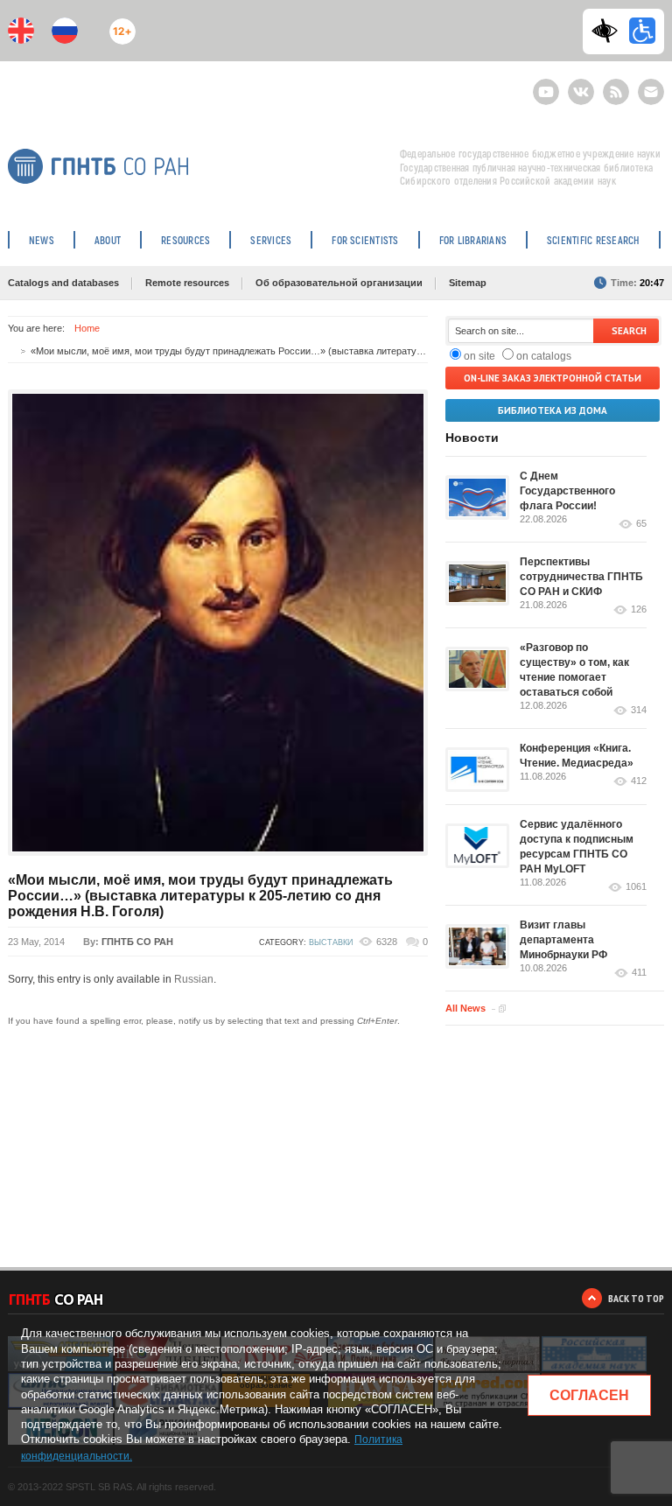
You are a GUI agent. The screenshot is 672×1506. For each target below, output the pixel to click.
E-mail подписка (651, 92)
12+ (118, 24)
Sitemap (467, 282)
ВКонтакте (581, 84)
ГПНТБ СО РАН (137, 941)
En (21, 31)
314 (639, 710)
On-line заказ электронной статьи (552, 378)
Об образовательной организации (339, 282)
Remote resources (187, 282)
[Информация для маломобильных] (642, 31)
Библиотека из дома (552, 410)
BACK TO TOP (636, 1298)
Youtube (546, 84)
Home (87, 328)
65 (641, 524)
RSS (614, 84)
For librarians (473, 240)
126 (639, 609)
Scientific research (593, 240)
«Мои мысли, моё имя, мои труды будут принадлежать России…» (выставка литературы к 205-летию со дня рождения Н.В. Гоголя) (200, 895)
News (41, 240)
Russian (194, 979)
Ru (65, 31)
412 (639, 781)
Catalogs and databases (63, 282)
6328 (386, 941)
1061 (636, 887)
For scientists (365, 240)
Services (270, 240)
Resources (185, 240)
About (107, 240)
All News (465, 1008)
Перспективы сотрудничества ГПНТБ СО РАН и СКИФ (581, 577)
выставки (331, 942)
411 (639, 972)
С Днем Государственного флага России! (567, 491)
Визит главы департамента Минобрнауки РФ (563, 940)
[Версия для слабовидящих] (609, 31)
